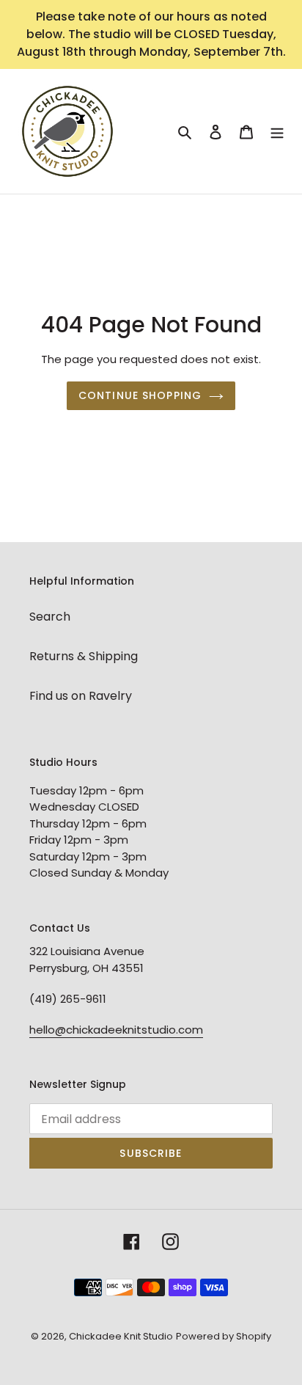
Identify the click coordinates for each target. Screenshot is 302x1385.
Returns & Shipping (83, 656)
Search (49, 616)
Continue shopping (140, 395)
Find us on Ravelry (80, 695)
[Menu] (277, 131)
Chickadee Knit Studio (121, 1336)
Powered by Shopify (223, 1336)
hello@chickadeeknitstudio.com (116, 1029)
